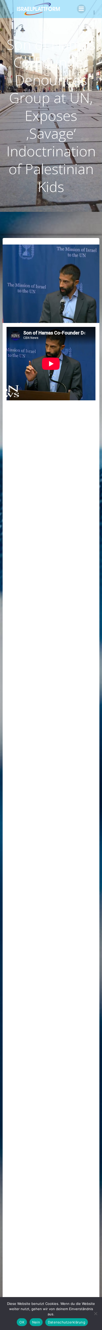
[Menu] (81, 8)
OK (21, 1322)
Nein (36, 1322)
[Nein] (95, 1313)
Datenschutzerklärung (66, 1322)
